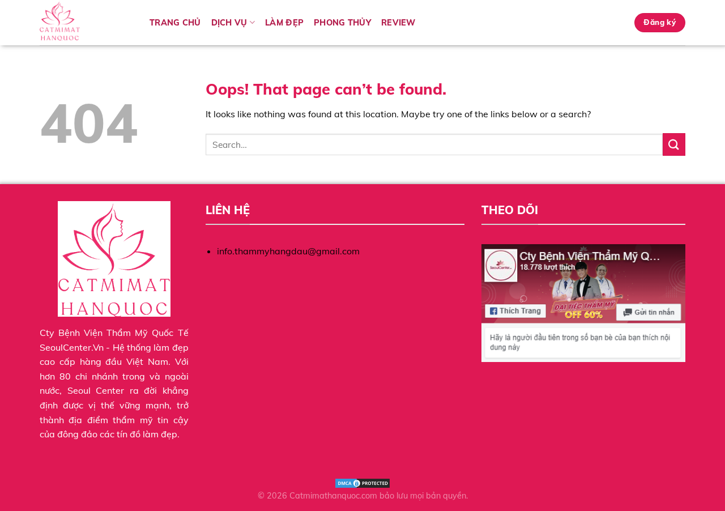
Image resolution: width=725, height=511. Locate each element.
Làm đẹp (284, 23)
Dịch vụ (229, 23)
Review (398, 23)
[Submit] (674, 144)
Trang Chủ (175, 23)
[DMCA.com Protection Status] (362, 483)
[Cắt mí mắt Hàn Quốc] (86, 22)
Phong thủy (342, 23)
